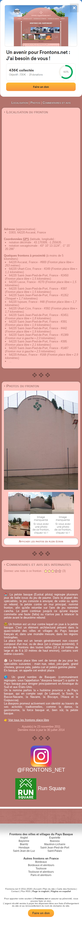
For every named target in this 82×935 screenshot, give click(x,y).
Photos (35, 102)
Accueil (37, 889)
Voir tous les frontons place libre (28, 720)
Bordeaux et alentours (41, 865)
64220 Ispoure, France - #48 (27, 301)
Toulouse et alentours (41, 871)
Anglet (24, 837)
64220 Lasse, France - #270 (26, 282)
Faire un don (41, 913)
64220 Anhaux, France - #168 (27, 354)
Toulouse (41, 868)
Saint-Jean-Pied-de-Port (54, 847)
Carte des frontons (66, 889)
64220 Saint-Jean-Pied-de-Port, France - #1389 (38, 334)
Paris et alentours (41, 875)
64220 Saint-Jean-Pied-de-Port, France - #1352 (38, 295)
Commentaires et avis (57, 102)
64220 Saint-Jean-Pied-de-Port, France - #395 (38, 341)
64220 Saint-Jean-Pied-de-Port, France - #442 (38, 328)
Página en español (61, 891)
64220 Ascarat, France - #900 (27, 262)
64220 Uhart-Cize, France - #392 (29, 308)
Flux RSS (25, 891)
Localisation (19, 102)
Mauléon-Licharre (54, 844)
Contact (15, 891)
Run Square (51, 788)
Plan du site (49, 889)
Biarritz (24, 844)
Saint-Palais (54, 850)
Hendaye (24, 847)
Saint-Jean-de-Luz (24, 850)
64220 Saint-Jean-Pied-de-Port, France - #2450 (38, 275)
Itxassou (55, 841)
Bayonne (24, 841)
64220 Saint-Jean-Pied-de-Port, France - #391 (38, 321)
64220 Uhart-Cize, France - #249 (29, 268)
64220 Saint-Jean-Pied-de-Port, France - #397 (38, 288)
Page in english (40, 891)
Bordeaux (41, 861)
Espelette (54, 837)
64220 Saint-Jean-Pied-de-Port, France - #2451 (38, 315)
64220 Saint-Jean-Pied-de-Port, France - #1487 (38, 348)
